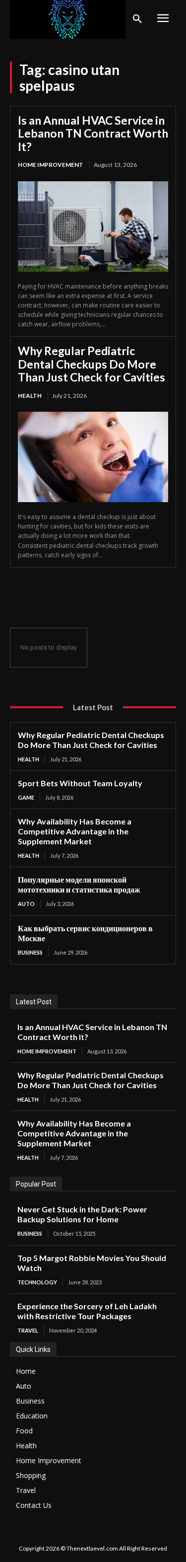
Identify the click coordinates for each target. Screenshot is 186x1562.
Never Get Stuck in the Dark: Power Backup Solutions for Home (82, 1214)
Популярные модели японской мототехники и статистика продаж (79, 884)
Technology (37, 1282)
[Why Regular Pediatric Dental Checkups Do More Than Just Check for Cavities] (93, 457)
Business (30, 952)
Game (26, 797)
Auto (26, 903)
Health (30, 395)
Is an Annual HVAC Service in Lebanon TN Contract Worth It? (93, 133)
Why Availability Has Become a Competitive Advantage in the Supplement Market (74, 831)
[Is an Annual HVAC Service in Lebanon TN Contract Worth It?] (93, 226)
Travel (27, 1330)
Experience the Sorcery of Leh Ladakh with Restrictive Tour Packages (87, 1311)
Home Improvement (50, 164)
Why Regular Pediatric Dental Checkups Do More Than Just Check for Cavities (91, 364)
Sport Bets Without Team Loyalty (80, 783)
